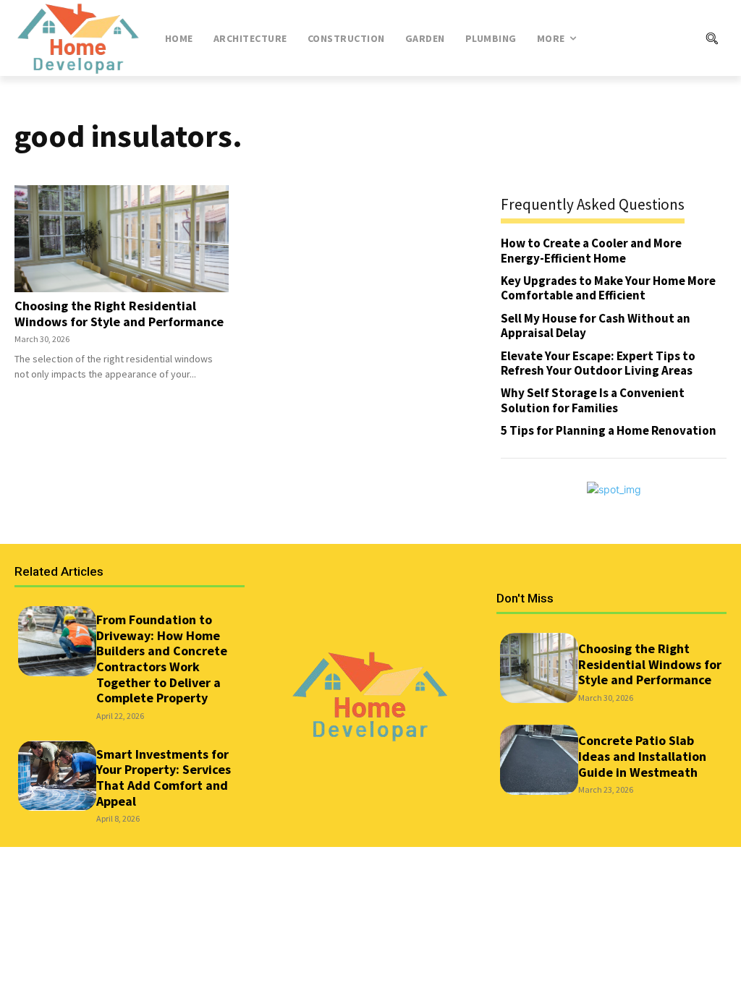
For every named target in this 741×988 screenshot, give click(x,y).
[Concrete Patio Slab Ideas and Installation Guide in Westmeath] (539, 760)
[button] (662, 38)
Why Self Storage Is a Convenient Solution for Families (593, 400)
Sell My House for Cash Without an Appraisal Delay (595, 325)
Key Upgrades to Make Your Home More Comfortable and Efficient (608, 288)
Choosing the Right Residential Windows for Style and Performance (119, 313)
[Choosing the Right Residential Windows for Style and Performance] (121, 238)
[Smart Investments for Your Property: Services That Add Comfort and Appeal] (57, 776)
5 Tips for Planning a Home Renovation (608, 430)
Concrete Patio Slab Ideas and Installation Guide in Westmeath (642, 756)
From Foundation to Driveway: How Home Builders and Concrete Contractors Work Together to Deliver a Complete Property (161, 658)
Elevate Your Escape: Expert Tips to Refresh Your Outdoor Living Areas (598, 363)
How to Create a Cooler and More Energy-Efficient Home (591, 250)
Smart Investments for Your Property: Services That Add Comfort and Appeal (163, 777)
